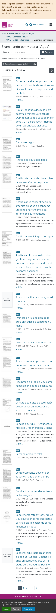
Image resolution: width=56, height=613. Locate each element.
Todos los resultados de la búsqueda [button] (20, 64)
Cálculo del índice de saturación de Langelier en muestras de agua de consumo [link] (34, 406)
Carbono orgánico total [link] (29, 454)
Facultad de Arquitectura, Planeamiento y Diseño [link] (22, 33)
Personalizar (28, 609)
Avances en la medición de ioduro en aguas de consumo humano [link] (34, 321)
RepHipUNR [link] (21, 596)
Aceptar (6, 609)
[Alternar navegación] (50, 24)
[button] (7, 24)
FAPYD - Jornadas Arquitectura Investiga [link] (18, 36)
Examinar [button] (48, 52)
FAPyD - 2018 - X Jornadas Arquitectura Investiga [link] (18, 39)
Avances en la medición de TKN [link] (34, 342)
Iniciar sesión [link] (39, 24)
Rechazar (16, 609)
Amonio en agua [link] (25, 142)
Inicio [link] (4, 33)
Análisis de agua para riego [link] (31, 160)
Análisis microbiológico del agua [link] (34, 236)
